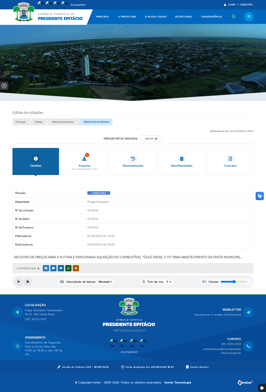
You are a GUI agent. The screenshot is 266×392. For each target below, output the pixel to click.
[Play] (19, 282)
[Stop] (27, 282)
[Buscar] (249, 16)
